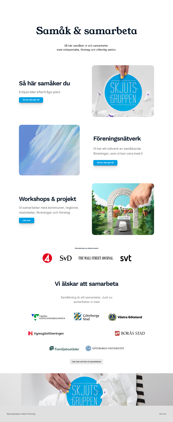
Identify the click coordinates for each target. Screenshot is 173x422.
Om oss (162, 414)
